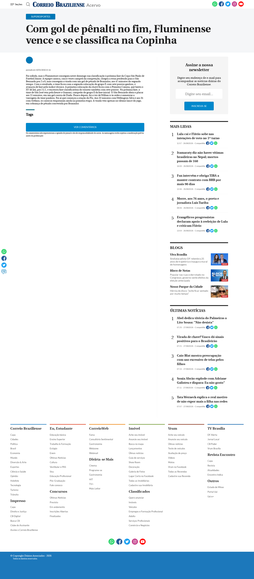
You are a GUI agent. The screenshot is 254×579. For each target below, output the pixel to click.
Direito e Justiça (18, 511)
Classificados (139, 492)
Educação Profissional (60, 476)
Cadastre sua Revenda (179, 476)
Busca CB (15, 520)
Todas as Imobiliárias (139, 480)
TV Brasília (216, 428)
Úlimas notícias (136, 453)
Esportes (14, 467)
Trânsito (14, 494)
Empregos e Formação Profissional (146, 511)
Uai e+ (211, 496)
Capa (13, 434)
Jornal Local (213, 439)
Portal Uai (212, 491)
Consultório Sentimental (101, 439)
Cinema (93, 465)
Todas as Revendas (177, 471)
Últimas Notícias (58, 457)
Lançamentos (135, 448)
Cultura (53, 462)
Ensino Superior (57, 439)
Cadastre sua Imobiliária (141, 485)
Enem (52, 453)
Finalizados (55, 516)
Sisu (52, 471)
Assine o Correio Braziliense (24, 530)
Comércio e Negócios (139, 525)
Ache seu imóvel (137, 434)
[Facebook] (221, 5)
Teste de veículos (176, 448)
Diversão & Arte (18, 462)
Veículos (133, 507)
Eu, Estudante (61, 428)
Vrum (172, 428)
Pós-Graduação (57, 480)
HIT (91, 479)
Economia (15, 453)
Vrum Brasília (214, 448)
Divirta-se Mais (101, 459)
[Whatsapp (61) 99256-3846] (214, 5)
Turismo (14, 490)
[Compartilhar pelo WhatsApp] (215, 144)
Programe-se (95, 470)
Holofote (14, 480)
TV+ (91, 484)
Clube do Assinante (19, 525)
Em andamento (57, 507)
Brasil (13, 448)
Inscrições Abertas (59, 511)
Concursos (58, 492)
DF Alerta (212, 434)
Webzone (93, 448)
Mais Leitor (94, 488)
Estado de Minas (216, 487)
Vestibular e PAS (58, 467)
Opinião (14, 476)
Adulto (132, 516)
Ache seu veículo (176, 434)
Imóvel (134, 428)
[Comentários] (4, 273)
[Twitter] (4, 267)
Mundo (13, 457)
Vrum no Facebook (177, 467)
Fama (92, 434)
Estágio (53, 448)
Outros (213, 481)
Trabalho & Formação (60, 444)
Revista (211, 465)
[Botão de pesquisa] (27, 4)
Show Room (134, 462)
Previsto (54, 502)
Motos (171, 462)
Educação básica (58, 434)
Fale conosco (56, 485)
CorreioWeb (99, 428)
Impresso (18, 501)
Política (14, 444)
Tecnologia (15, 485)
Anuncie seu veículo (177, 439)
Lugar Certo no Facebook (141, 476)
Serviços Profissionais (139, 520)
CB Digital (15, 516)
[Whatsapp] (4, 253)
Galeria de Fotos (137, 471)
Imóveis (133, 502)
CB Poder (212, 444)
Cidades (14, 439)
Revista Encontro (221, 455)
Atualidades (213, 470)
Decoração (134, 467)
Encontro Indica (215, 474)
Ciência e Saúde (18, 471)
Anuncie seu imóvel (138, 439)
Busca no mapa (136, 444)
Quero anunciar (136, 497)
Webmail (93, 453)
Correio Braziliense (25, 428)
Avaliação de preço (177, 453)
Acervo (93, 4)
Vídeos (171, 457)
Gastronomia (95, 444)
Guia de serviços (137, 457)
